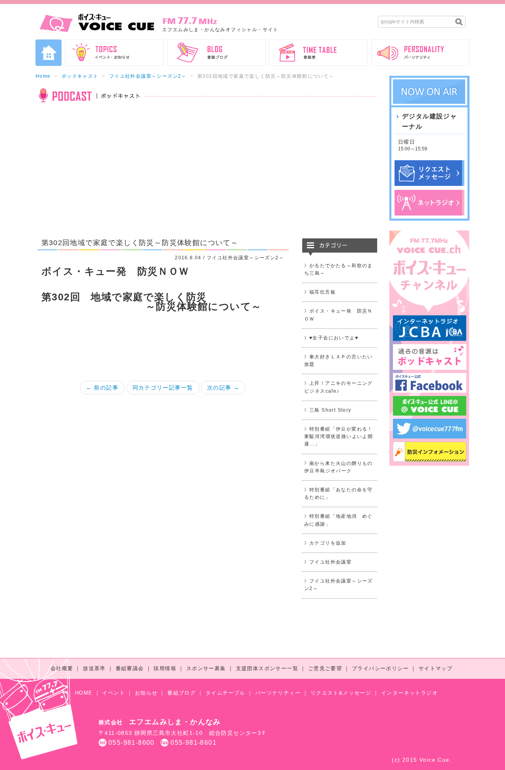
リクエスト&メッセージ (340, 693)
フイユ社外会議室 (330, 562)
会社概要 (61, 668)
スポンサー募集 (206, 668)
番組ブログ (181, 693)
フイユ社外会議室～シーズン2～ (148, 76)
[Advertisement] (206, 175)
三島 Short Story (330, 410)
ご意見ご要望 (325, 668)
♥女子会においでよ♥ (333, 338)
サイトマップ (436, 668)
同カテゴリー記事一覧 (163, 387)
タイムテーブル (225, 693)
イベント (113, 693)
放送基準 (94, 668)
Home (43, 76)
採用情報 (164, 668)
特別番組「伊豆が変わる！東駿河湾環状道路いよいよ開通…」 (338, 436)
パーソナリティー (278, 693)
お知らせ (146, 693)
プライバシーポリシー (380, 668)
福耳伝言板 (322, 292)
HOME (84, 693)
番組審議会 (130, 668)
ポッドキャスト (80, 76)
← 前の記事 (102, 387)
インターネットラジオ (409, 693)
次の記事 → (223, 387)
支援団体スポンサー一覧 (267, 668)
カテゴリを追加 (327, 543)
